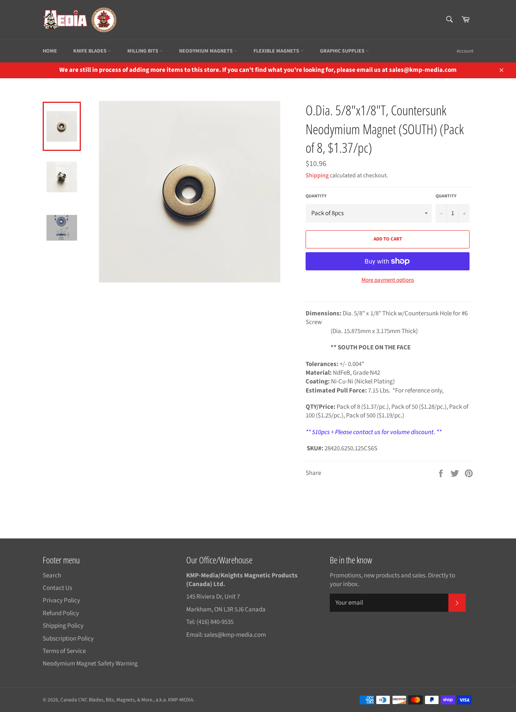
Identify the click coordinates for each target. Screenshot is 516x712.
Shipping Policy (63, 625)
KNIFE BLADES (90, 51)
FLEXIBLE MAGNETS (276, 51)
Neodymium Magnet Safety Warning (90, 663)
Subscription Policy (68, 638)
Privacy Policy (61, 600)
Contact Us (57, 588)
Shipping (317, 175)
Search (52, 575)
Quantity (316, 196)
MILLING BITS (143, 51)
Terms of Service (64, 651)
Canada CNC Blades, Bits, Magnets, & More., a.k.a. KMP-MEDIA (126, 699)
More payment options (388, 280)
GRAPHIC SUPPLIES (343, 51)
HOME (50, 51)
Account (465, 51)
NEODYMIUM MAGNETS (206, 51)
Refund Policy (61, 613)
